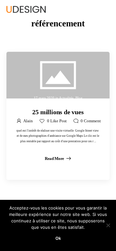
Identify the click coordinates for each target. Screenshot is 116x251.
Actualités (66, 97)
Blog (78, 97)
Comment (91, 121)
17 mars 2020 (44, 97)
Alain (28, 121)
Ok (58, 238)
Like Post (56, 121)
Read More (55, 158)
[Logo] (26, 9)
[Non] (108, 225)
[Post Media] (58, 75)
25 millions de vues (57, 112)
